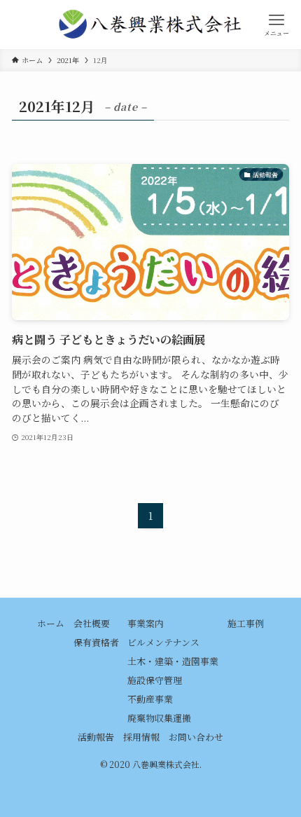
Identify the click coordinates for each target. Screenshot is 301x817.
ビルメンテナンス (163, 642)
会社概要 (92, 623)
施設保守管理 (154, 680)
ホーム (50, 623)
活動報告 (96, 736)
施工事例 (245, 623)
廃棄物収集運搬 (159, 718)
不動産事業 (150, 699)
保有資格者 (96, 642)
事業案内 (145, 623)
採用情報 (141, 736)
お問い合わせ (196, 736)
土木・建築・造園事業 (172, 661)
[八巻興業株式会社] (150, 24)
